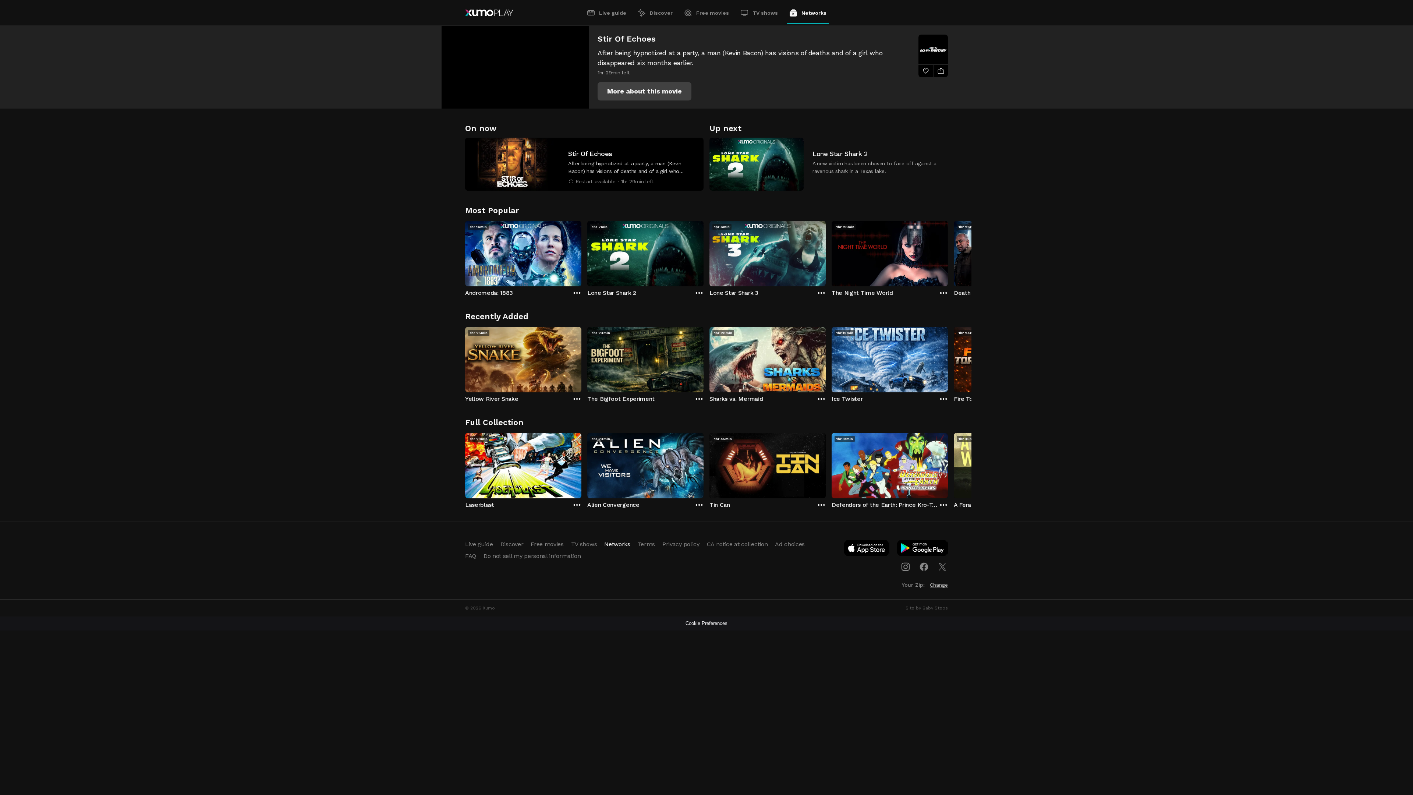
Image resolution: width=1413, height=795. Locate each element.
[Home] (489, 13)
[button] (644, 91)
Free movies (712, 13)
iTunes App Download (866, 549)
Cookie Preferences (706, 623)
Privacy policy (681, 544)
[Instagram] (905, 566)
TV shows (765, 13)
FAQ (470, 555)
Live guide (612, 13)
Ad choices (790, 544)
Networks (813, 13)
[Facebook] (923, 566)
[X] (942, 566)
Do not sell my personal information (532, 555)
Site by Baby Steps (927, 608)
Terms (646, 544)
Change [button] (939, 585)
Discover (661, 13)
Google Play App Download (922, 549)
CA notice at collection (737, 544)
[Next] (948, 252)
